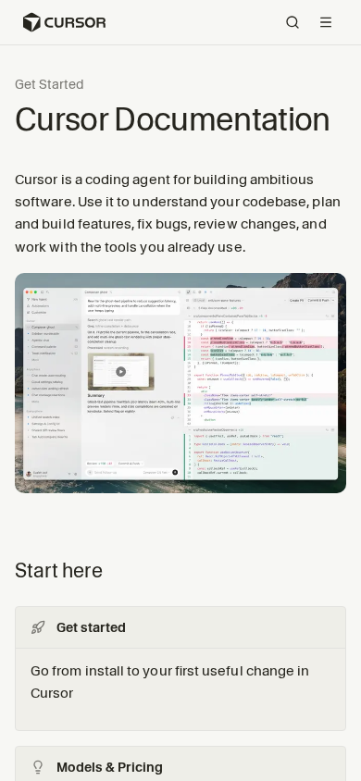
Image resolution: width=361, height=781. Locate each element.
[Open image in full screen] (180, 390)
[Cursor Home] (64, 22)
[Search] (292, 22)
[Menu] (326, 22)
